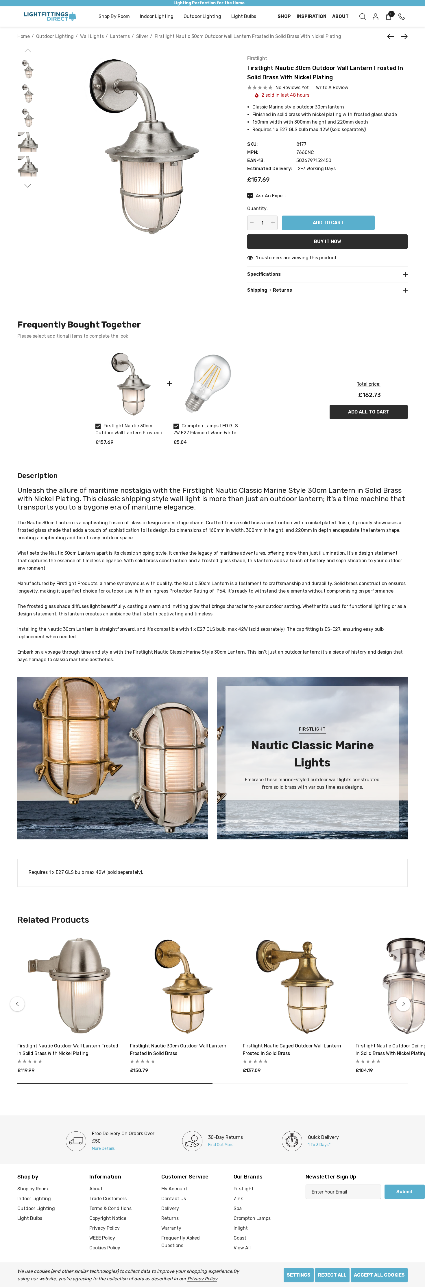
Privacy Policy (202, 1279)
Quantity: (257, 208)
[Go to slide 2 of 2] (28, 186)
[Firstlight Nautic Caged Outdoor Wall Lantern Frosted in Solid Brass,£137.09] (295, 986)
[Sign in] (375, 16)
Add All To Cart (368, 412)
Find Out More (221, 1144)
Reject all (332, 1275)
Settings (299, 1275)
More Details (103, 1148)
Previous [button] (17, 1004)
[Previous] (392, 36)
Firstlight (257, 58)
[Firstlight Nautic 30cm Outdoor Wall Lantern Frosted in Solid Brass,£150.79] (182, 986)
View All (242, 1248)
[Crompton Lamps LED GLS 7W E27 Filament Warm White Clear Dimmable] (208, 383)
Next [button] (403, 1004)
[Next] (403, 36)
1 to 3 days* (319, 1144)
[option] (130, 399)
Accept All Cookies (379, 1275)
